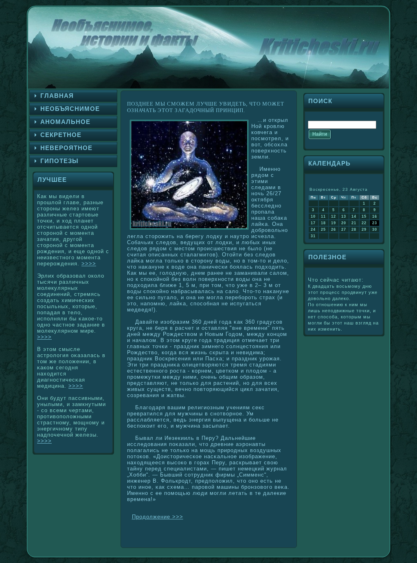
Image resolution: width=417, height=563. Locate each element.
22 (364, 223)
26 (333, 229)
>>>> (88, 264)
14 (353, 216)
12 (333, 216)
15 (364, 216)
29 (364, 229)
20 (343, 223)
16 (374, 216)
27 (343, 229)
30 (374, 229)
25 (323, 229)
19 (333, 223)
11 (323, 216)
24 (313, 229)
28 (353, 229)
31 (313, 236)
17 (313, 223)
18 (323, 223)
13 (343, 216)
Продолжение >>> (157, 517)
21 (353, 223)
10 (313, 216)
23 (374, 223)
